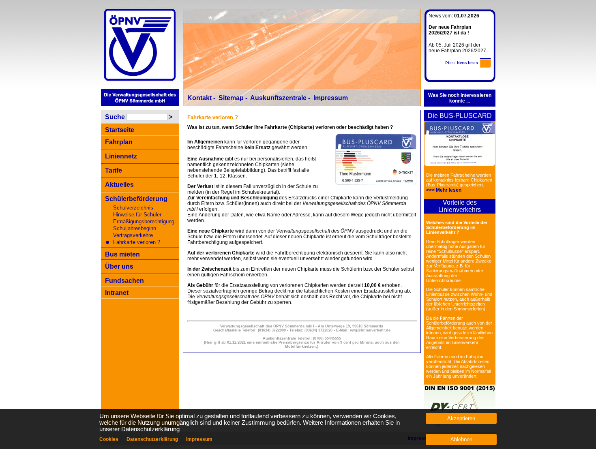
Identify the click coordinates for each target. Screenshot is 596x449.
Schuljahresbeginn (134, 228)
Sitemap (231, 97)
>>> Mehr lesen (443, 190)
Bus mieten (122, 254)
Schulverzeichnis (133, 208)
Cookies (108, 439)
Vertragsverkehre (133, 235)
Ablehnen (461, 439)
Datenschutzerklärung (152, 439)
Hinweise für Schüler (137, 215)
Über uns (119, 266)
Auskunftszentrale (278, 97)
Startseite (119, 129)
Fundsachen (124, 280)
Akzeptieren (461, 418)
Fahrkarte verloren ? (136, 242)
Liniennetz (121, 156)
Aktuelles (119, 184)
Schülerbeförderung (136, 198)
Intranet (117, 292)
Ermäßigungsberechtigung (143, 221)
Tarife (113, 170)
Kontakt (199, 97)
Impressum (330, 97)
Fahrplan (119, 142)
